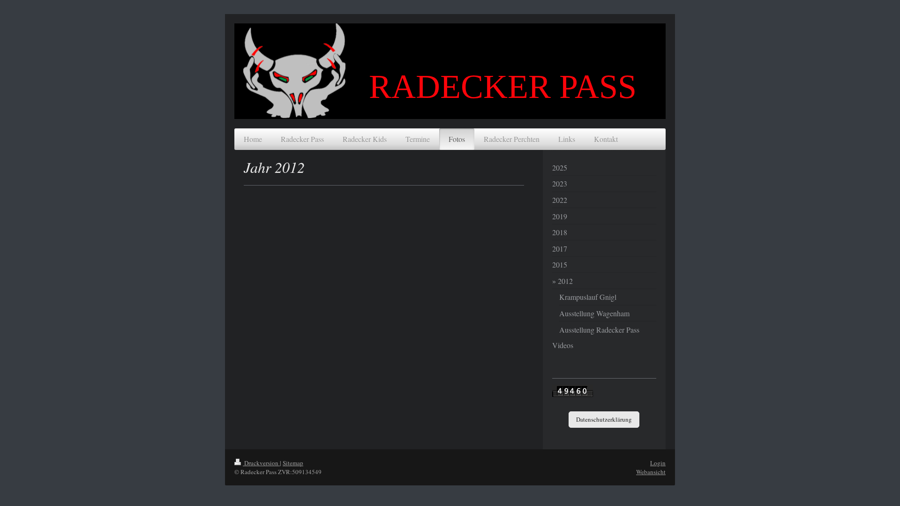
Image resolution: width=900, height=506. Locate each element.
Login (658, 463)
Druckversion (261, 463)
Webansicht (651, 472)
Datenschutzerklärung (604, 419)
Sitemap (293, 463)
